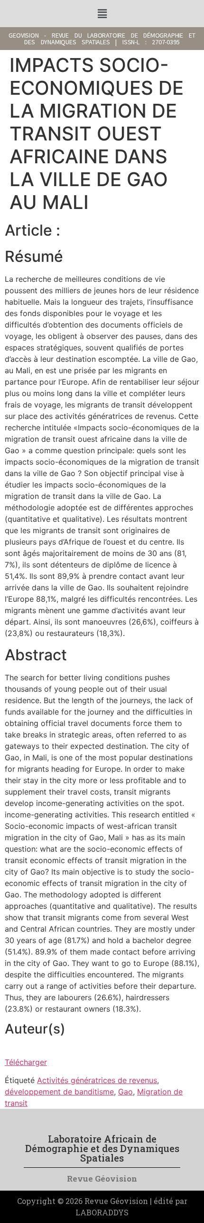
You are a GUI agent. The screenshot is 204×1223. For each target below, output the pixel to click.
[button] (102, 13)
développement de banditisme (59, 1091)
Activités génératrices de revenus (97, 1080)
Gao (125, 1091)
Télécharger (26, 1062)
